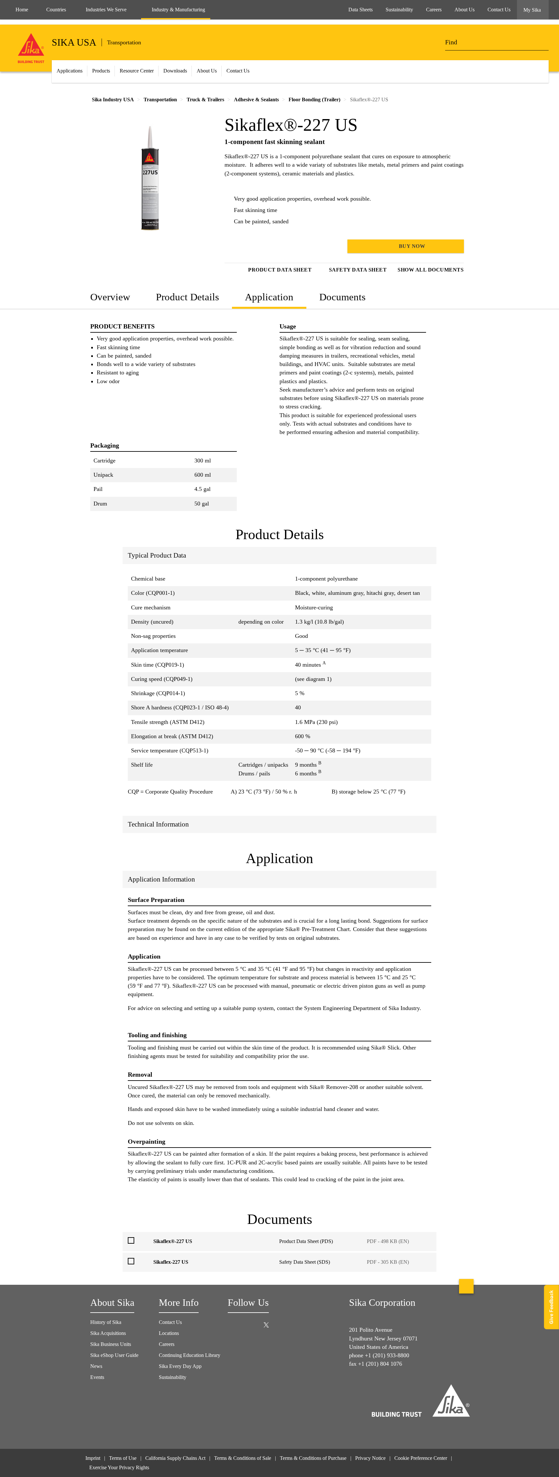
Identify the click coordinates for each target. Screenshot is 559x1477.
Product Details (187, 297)
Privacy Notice (370, 1458)
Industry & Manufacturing (178, 9)
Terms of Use (123, 1458)
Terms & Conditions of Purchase (313, 1458)
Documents (342, 297)
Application (269, 297)
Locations (169, 1333)
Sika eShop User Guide (114, 1355)
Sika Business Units (110, 1344)
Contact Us (170, 1322)
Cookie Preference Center (420, 1458)
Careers (166, 1344)
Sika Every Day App (180, 1366)
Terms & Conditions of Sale (242, 1458)
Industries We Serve (106, 9)
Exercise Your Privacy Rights (119, 1467)
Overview (110, 297)
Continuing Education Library (189, 1355)
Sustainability (172, 1377)
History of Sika (105, 1322)
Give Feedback (551, 1307)
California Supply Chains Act (175, 1458)
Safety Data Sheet (358, 269)
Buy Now (411, 246)
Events (97, 1377)
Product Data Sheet (280, 269)
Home (22, 9)
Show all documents (431, 269)
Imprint (92, 1458)
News (96, 1366)
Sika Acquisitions (108, 1333)
